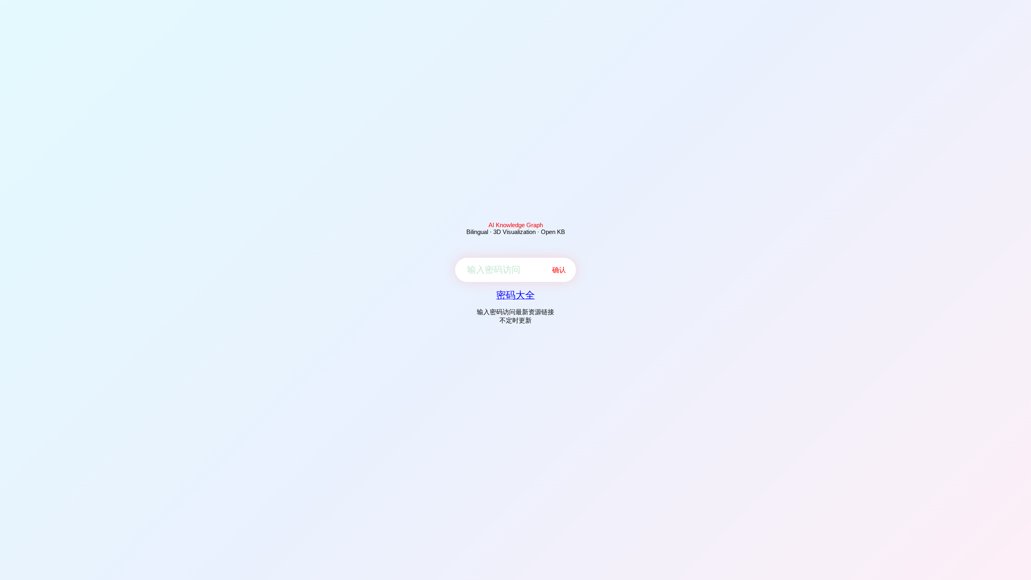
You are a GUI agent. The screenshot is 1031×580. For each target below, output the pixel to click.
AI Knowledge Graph (516, 225)
